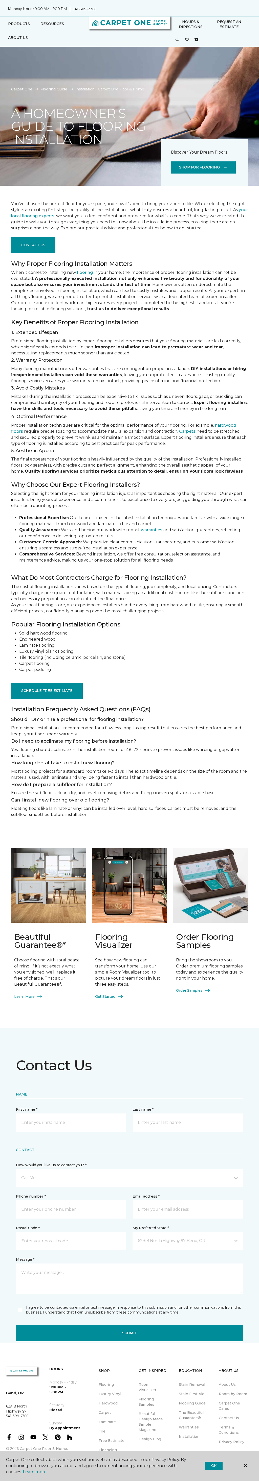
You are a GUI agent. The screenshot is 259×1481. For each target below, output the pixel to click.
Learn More (24, 996)
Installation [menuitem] (189, 1436)
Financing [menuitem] (108, 1450)
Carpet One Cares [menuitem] (229, 1406)
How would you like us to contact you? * (51, 1165)
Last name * (143, 1109)
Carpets (187, 431)
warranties (151, 529)
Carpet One (21, 89)
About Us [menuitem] (227, 1384)
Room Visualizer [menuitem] (147, 1387)
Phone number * (31, 1196)
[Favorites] (187, 39)
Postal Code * (27, 1228)
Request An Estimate (229, 24)
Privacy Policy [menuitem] (231, 1442)
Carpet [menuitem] (105, 1412)
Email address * (146, 1196)
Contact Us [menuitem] (229, 1418)
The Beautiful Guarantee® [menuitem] (191, 1415)
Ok (214, 1465)
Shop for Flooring (199, 167)
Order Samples (189, 990)
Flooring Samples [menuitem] (146, 1402)
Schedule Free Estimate (47, 690)
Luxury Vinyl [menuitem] (110, 1394)
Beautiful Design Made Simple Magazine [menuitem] (151, 1422)
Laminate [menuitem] (107, 1422)
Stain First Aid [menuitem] (191, 1394)
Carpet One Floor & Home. (44, 1448)
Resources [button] (52, 23)
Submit (129, 1333)
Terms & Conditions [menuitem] (229, 1430)
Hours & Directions (190, 24)
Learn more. (35, 1471)
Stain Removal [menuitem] (192, 1384)
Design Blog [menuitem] (150, 1439)
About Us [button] (18, 37)
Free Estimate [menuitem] (111, 1440)
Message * (25, 1259)
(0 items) (196, 39)
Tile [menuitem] (102, 1431)
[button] (177, 39)
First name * (26, 1109)
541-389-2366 (85, 9)
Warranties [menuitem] (189, 1427)
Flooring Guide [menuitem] (192, 1403)
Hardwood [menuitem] (108, 1403)
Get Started (105, 996)
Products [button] (19, 23)
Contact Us (33, 245)
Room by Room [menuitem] (233, 1394)
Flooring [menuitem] (106, 1384)
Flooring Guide (53, 89)
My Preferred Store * (151, 1228)
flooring (85, 272)
